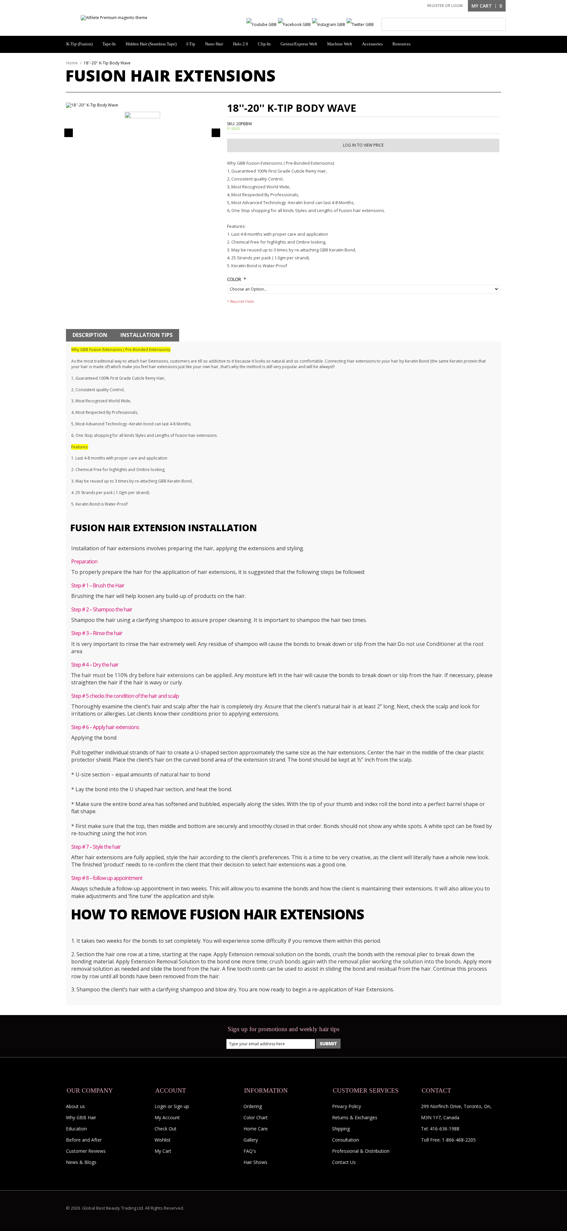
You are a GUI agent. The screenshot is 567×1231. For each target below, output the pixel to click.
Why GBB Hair (81, 1117)
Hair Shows (255, 1162)
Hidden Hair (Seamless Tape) (151, 43)
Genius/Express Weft (299, 43)
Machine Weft (339, 43)
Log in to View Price (363, 145)
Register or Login (445, 5)
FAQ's (249, 1151)
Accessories (372, 43)
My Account (167, 1117)
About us (75, 1106)
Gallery (250, 1140)
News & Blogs (81, 1162)
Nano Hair (214, 43)
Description (90, 335)
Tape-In (109, 43)
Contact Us (344, 1162)
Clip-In (264, 43)
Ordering (252, 1106)
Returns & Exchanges (354, 1117)
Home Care (255, 1128)
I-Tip (190, 43)
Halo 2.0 (240, 43)
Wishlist (163, 1140)
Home (72, 63)
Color (234, 279)
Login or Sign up (172, 1106)
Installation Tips (146, 335)
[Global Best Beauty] (114, 17)
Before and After (84, 1140)
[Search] (388, 24)
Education (76, 1128)
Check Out (166, 1128)
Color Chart (255, 1117)
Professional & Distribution (360, 1151)
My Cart (163, 1151)
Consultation (345, 1140)
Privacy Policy (346, 1106)
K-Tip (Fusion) (79, 43)
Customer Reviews (86, 1151)
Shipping (341, 1128)
